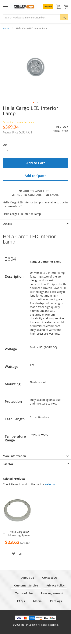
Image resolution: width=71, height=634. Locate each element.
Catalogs (56, 601)
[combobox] (35, 17)
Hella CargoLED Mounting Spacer (19, 533)
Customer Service (26, 585)
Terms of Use (24, 593)
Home (6, 28)
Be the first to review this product (19, 122)
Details (7, 223)
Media (37, 601)
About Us (27, 578)
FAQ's (21, 601)
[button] (48, 6)
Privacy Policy (55, 585)
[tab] (35, 223)
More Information (14, 456)
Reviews (8, 463)
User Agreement (52, 593)
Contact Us (49, 578)
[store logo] (23, 6)
